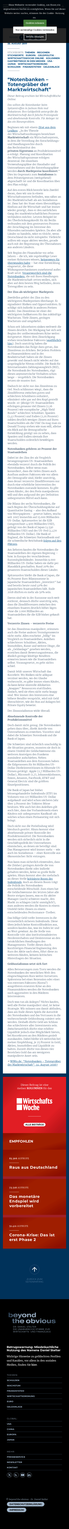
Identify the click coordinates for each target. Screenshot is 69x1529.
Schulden (14, 66)
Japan (12, 64)
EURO (10, 1401)
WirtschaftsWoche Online (26, 58)
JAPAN (10, 1439)
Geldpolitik (46, 55)
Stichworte (16, 55)
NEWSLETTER (14, 1462)
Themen (30, 52)
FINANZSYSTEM (15, 1391)
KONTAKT (12, 1467)
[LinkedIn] (29, 1475)
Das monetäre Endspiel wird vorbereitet (24, 1201)
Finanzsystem (32, 66)
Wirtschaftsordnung (33, 64)
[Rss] (16, 1475)
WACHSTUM (13, 1385)
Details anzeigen (35, 36)
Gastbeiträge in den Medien (26, 61)
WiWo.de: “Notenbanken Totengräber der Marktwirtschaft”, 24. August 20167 (34, 1063)
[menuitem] (25, 1504)
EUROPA (11, 1434)
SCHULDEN (13, 1380)
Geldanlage (51, 66)
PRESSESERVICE (16, 1457)
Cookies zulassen (35, 23)
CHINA (10, 1429)
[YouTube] (22, 1475)
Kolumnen (53, 58)
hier (34, 1364)
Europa (31, 55)
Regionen (43, 52)
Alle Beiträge (34, 1124)
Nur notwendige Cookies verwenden (35, 30)
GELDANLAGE (14, 1406)
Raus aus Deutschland (33, 1167)
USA (49, 61)
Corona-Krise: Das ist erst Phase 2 (32, 1237)
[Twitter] (9, 1475)
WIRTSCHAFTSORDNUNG (21, 1396)
